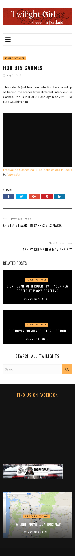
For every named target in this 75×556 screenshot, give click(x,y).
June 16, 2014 (38, 339)
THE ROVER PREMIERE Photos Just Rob (37, 331)
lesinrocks (13, 174)
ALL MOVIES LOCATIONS (37, 516)
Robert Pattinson (15, 58)
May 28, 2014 (14, 75)
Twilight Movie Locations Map (37, 524)
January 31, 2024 (38, 532)
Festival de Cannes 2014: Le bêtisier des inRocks (37, 170)
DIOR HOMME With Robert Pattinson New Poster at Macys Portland (37, 288)
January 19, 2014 (38, 299)
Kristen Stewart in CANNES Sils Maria (32, 225)
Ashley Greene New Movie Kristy (47, 249)
